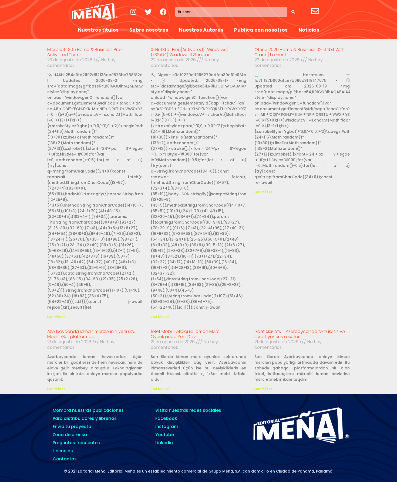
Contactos (65, 459)
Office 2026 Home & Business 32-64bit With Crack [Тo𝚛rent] (299, 52)
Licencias (63, 451)
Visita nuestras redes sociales (188, 410)
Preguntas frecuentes (76, 443)
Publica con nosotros (261, 29)
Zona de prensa (70, 435)
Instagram (166, 426)
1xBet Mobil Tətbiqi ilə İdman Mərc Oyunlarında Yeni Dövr (185, 334)
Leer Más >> (56, 317)
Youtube (164, 435)
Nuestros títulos (98, 29)
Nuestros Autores (201, 29)
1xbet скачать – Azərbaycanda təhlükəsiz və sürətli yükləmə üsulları (299, 334)
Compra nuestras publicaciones (88, 410)
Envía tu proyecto (72, 426)
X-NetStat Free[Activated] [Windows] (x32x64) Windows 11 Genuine (189, 52)
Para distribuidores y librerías (85, 418)
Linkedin (164, 443)
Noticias (308, 29)
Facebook (166, 418)
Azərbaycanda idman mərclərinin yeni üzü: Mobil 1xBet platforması (91, 334)
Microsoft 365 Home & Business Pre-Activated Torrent (84, 52)
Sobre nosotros (148, 29)
